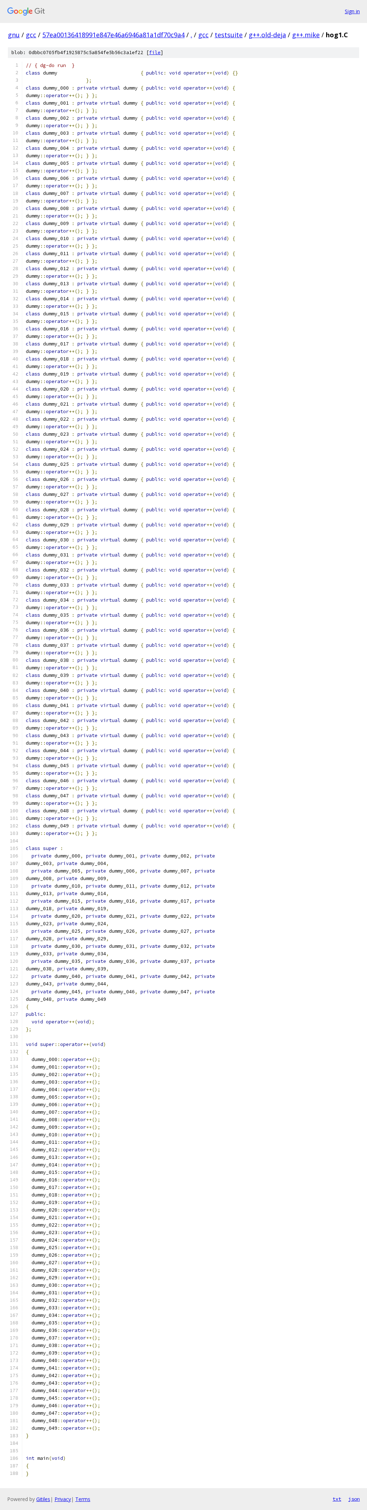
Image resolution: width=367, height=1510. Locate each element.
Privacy (62, 1499)
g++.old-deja (267, 34)
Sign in (352, 11)
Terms (82, 1499)
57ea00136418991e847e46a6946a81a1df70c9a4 (113, 34)
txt (337, 1499)
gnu (14, 34)
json (354, 1499)
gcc (31, 34)
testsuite (229, 34)
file (155, 52)
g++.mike (306, 34)
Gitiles (43, 1499)
